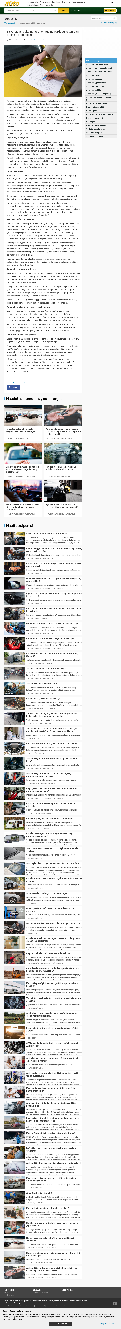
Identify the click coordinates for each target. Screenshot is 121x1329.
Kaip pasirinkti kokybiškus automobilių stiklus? (48, 953)
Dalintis (14, 387)
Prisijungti (17, 1303)
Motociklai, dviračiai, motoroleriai (99, 114)
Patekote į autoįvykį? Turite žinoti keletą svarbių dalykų (52, 623)
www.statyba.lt (40, 1306)
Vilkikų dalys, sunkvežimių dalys (40, 723)
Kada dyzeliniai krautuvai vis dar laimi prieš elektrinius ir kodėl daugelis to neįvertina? (52, 969)
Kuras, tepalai (91, 111)
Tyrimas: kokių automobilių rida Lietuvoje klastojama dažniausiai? (62, 505)
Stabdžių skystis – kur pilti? (39, 1193)
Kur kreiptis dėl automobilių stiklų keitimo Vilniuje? (50, 638)
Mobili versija (67, 1290)
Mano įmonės (46, 5)
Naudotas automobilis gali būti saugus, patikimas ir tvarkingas (20, 430)
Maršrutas (44, 1292)
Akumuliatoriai (34, 933)
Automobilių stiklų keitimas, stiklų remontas (46, 588)
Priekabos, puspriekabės (96, 125)
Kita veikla (32, 1038)
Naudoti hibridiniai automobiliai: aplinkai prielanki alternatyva (61, 468)
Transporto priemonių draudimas (41, 813)
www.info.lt (8, 1306)
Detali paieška (76, 10)
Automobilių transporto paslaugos (99, 94)
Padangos (32, 903)
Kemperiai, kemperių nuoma (38, 828)
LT (112, 3)
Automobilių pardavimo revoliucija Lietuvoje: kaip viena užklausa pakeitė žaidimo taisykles (63, 431)
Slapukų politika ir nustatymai (58, 1301)
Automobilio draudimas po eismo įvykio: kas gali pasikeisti (53, 1163)
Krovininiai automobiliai (95, 107)
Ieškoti (64, 10)
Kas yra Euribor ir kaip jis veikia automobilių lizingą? (50, 1133)
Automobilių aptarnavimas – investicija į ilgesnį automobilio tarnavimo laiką (48, 774)
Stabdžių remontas (35, 1203)
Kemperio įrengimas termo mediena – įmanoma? (49, 818)
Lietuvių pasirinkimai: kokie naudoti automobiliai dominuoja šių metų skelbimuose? (22, 469)
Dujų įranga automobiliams (97, 103)
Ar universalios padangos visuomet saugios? (47, 893)
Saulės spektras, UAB (17, 1301)
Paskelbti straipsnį (110, 23)
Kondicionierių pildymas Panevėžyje (43, 698)
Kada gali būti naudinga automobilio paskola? (47, 1208)
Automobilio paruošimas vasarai (41, 683)
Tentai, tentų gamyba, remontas (40, 663)
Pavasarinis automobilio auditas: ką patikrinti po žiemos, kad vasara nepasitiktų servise (53, 1119)
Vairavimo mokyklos (94, 133)
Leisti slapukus (61, 1324)
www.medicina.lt (52, 1306)
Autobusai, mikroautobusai (97, 64)
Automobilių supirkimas (37, 618)
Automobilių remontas (95, 86)
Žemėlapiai (56, 2)
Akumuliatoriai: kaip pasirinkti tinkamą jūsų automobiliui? (53, 923)
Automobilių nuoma (94, 79)
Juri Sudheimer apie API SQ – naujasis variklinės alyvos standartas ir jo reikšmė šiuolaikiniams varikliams (52, 729)
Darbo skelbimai (33, 5)
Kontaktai (28, 1301)
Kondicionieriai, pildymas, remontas (42, 708)
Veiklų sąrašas (45, 2)
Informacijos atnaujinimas (78, 1301)
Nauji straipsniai (19, 525)
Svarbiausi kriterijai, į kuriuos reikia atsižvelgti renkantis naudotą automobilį (22, 507)
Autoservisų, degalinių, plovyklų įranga (98, 98)
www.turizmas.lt (28, 1306)
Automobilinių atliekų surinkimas (99, 72)
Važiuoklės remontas (36, 753)
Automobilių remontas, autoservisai (42, 558)
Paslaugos (90, 122)
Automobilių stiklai (93, 90)
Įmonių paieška (32, 2)
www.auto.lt (17, 1306)
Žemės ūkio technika (94, 136)
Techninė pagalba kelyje (95, 129)
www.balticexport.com (66, 1306)
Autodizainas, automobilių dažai (99, 68)
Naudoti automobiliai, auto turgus (38, 40)
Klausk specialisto (78, 2)
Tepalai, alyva (33, 738)
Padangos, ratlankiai (94, 118)
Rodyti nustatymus (107, 1324)
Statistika (9, 1303)
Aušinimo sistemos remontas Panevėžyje (46, 668)
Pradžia (6, 1292)
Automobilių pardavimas (96, 83)
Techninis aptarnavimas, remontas (41, 783)
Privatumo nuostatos (40, 1301)
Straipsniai (66, 2)
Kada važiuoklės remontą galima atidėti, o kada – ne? (51, 743)
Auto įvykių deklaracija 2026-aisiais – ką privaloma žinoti (53, 863)
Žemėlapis (111, 10)
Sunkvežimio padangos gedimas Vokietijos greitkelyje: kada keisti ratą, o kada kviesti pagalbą (52, 714)
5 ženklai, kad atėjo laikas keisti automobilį (46, 533)
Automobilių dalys (93, 75)
